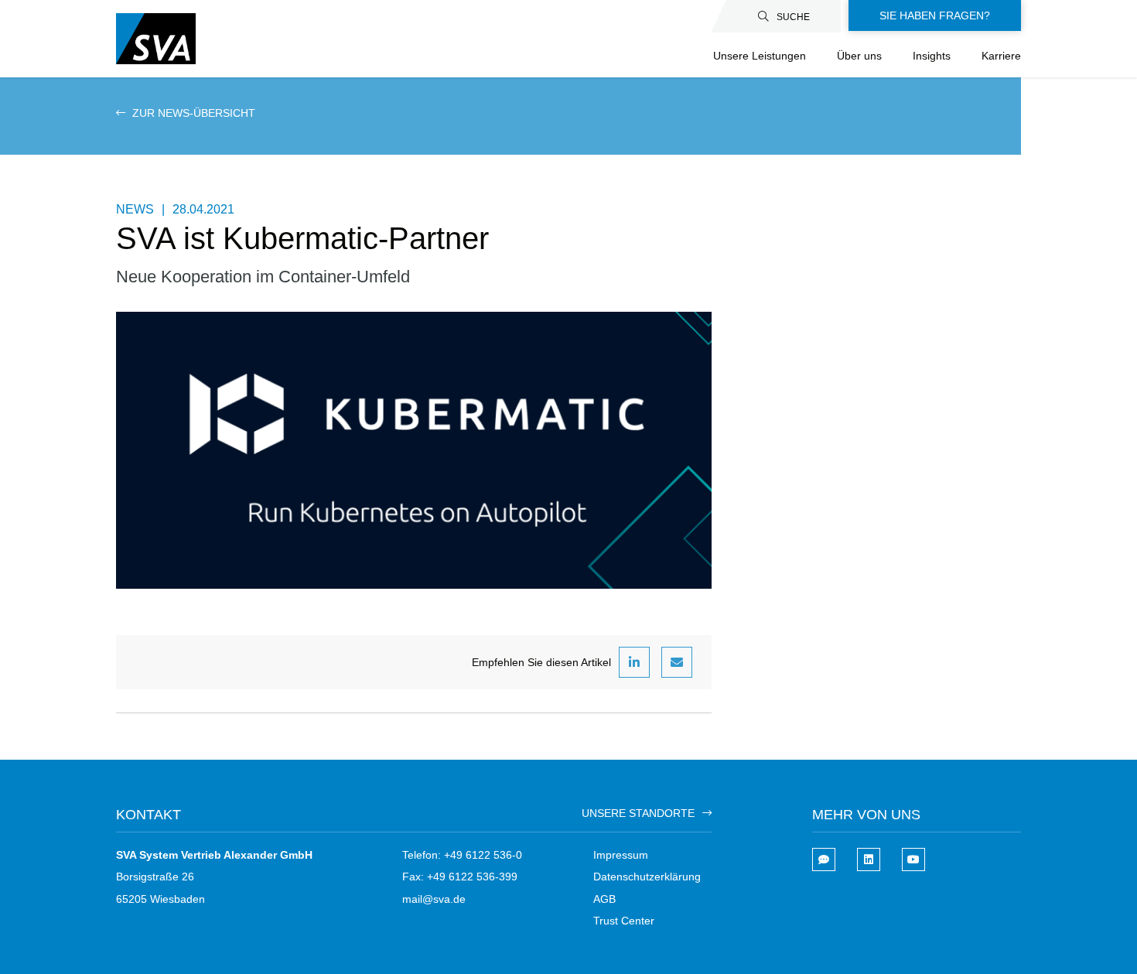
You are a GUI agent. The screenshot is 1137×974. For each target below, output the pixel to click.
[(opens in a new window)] (868, 859)
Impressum (620, 855)
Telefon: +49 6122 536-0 (462, 855)
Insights (932, 56)
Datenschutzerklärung (647, 876)
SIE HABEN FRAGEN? (934, 15)
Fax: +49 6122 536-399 (459, 876)
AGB (604, 899)
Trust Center (623, 920)
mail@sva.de (434, 899)
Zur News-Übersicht (192, 113)
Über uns (859, 56)
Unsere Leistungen (759, 56)
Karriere (1001, 56)
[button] (634, 662)
